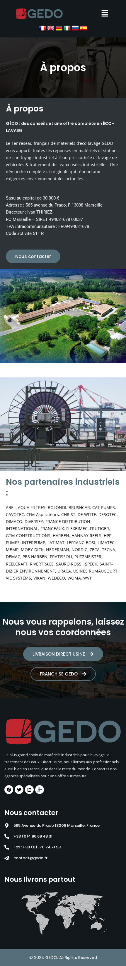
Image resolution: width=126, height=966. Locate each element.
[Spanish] (83, 27)
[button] (104, 13)
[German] (58, 27)
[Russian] (75, 27)
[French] (42, 27)
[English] (50, 27)
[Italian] (67, 27)
